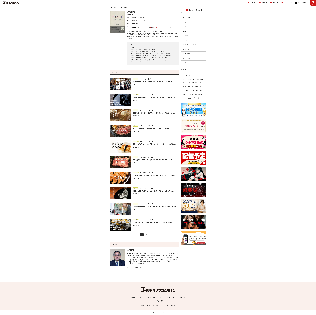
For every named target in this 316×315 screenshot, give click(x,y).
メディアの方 (166, 305)
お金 (201, 83)
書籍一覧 (275, 3)
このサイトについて (195, 10)
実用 (184, 31)
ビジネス (185, 36)
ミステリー (193, 75)
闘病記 (189, 98)
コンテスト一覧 (287, 3)
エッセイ (185, 22)
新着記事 (264, 3)
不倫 (188, 94)
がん (184, 98)
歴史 (193, 86)
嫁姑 (196, 94)
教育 (199, 98)
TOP (111, 8)
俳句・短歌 (186, 54)
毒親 (197, 86)
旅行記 (202, 90)
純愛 (184, 83)
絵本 (197, 83)
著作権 (148, 305)
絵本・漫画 (186, 49)
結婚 (197, 90)
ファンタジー (186, 90)
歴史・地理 (186, 58)
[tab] (313, 3)
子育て (194, 98)
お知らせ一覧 (170, 297)
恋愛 (184, 86)
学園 (193, 90)
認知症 (200, 94)
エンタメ (185, 75)
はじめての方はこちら (154, 297)
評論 (184, 63)
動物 (188, 86)
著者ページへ (138, 267)
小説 (184, 27)
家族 (193, 83)
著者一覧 (182, 297)
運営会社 (173, 305)
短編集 (197, 79)
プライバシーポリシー (157, 305)
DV (184, 94)
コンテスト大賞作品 (188, 79)
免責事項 (143, 305)
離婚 (192, 94)
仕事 (202, 79)
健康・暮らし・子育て (189, 45)
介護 (188, 83)
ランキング (252, 3)
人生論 (185, 40)
